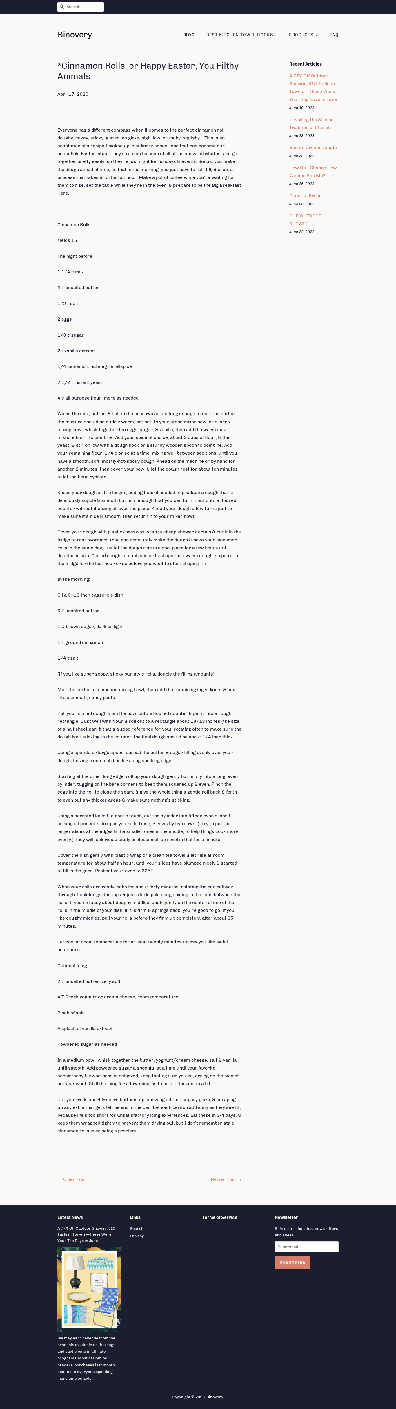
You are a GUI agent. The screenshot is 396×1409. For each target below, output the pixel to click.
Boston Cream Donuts (313, 147)
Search (136, 1228)
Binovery (214, 1397)
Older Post (74, 1179)
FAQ (334, 34)
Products (302, 34)
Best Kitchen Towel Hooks (240, 34)
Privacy (137, 1236)
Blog (189, 34)
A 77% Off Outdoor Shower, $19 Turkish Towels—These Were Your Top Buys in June (86, 1234)
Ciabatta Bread (305, 195)
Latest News (70, 1217)
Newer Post (223, 1179)
